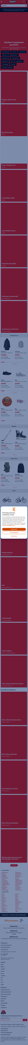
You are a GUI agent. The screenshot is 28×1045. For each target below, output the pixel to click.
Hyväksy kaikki (14, 529)
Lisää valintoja (14, 536)
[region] (14, 522)
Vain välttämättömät (14, 532)
